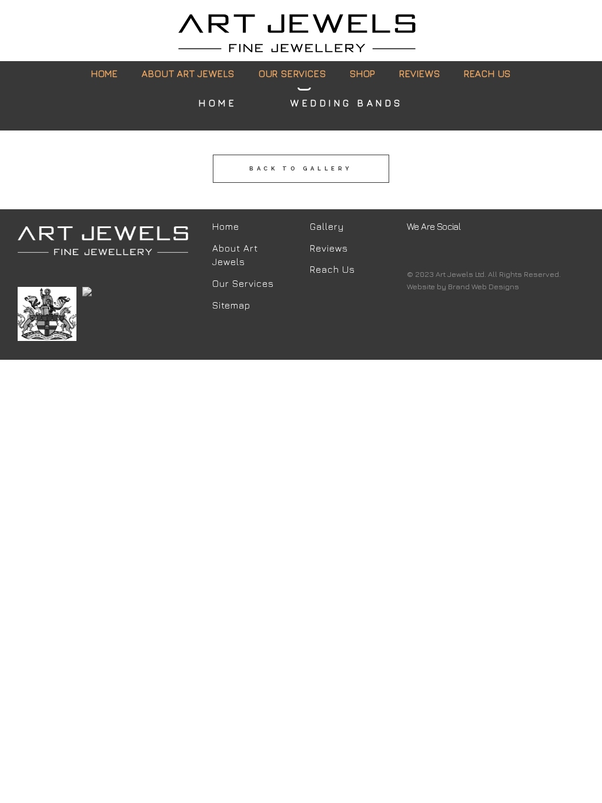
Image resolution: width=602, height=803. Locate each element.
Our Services (243, 283)
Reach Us (332, 269)
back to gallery (301, 168)
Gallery (327, 226)
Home (218, 103)
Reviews (329, 248)
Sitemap (231, 305)
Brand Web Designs (483, 286)
